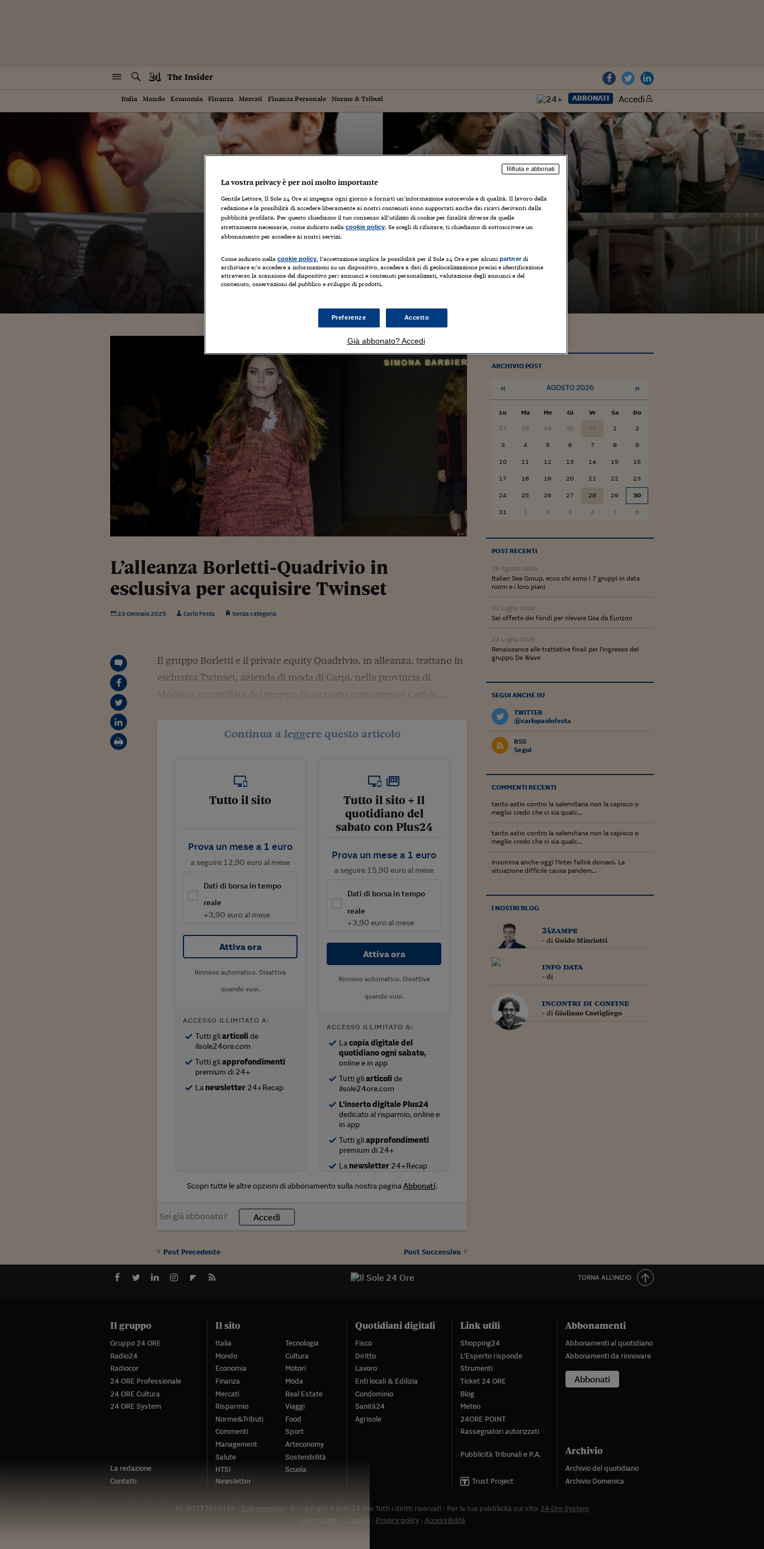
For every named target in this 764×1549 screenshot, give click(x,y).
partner (510, 258)
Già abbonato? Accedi (386, 340)
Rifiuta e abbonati (530, 168)
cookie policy (365, 227)
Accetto (417, 317)
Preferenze (349, 317)
